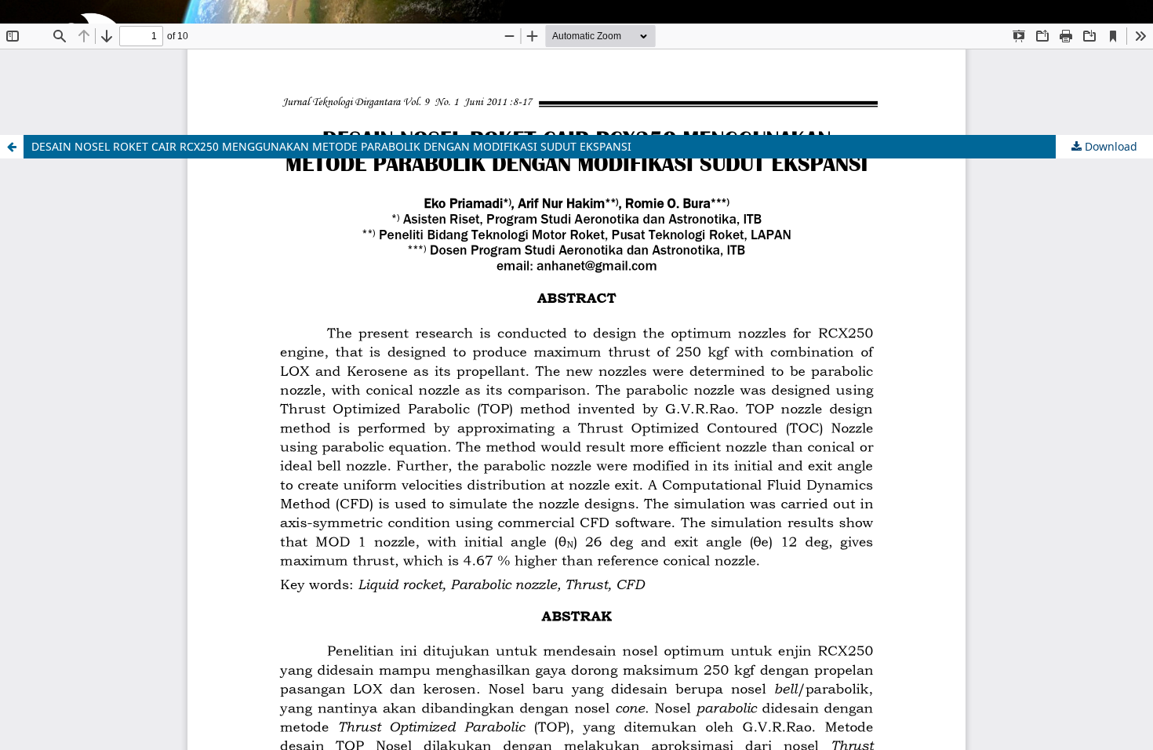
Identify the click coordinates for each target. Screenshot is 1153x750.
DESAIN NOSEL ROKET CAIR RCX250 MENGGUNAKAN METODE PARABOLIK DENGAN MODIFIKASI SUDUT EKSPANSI (331, 146)
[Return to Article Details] (12, 146)
